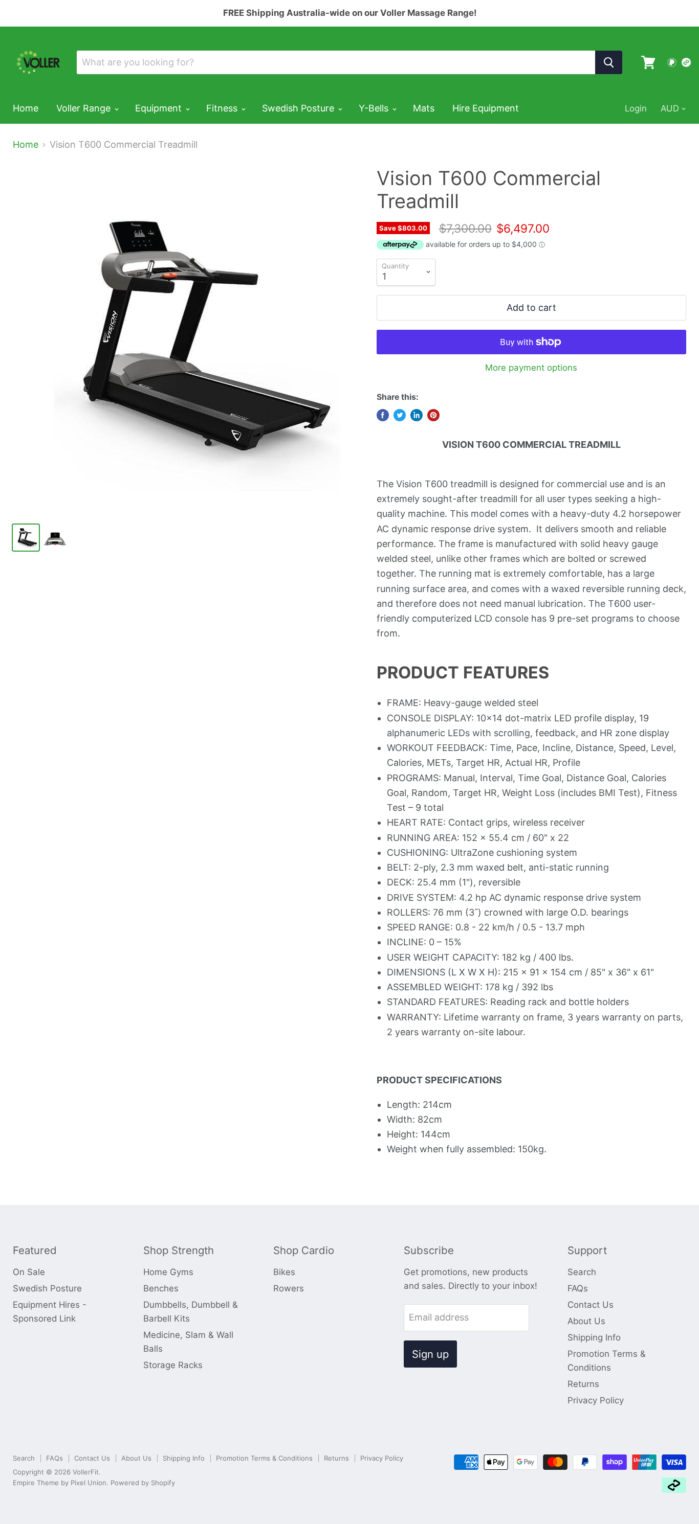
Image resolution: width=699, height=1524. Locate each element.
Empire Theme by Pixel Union (59, 1482)
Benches (161, 1288)
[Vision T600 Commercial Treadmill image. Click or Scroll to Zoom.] (186, 340)
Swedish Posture (299, 108)
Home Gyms (168, 1272)
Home (25, 108)
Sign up (430, 1354)
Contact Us (590, 1305)
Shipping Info (594, 1337)
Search (581, 1272)
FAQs (577, 1288)
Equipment (159, 108)
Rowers (288, 1288)
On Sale (29, 1272)
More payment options (531, 368)
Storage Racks (173, 1365)
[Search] (608, 62)
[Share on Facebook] (383, 415)
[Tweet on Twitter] (400, 415)
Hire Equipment (485, 108)
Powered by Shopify (143, 1482)
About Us (586, 1321)
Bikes (284, 1272)
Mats (423, 108)
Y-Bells (375, 108)
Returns (583, 1384)
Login (636, 108)
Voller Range (84, 108)
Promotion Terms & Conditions (264, 1458)
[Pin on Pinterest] (433, 415)
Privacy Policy (595, 1400)
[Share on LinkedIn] (416, 415)
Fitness (223, 108)
